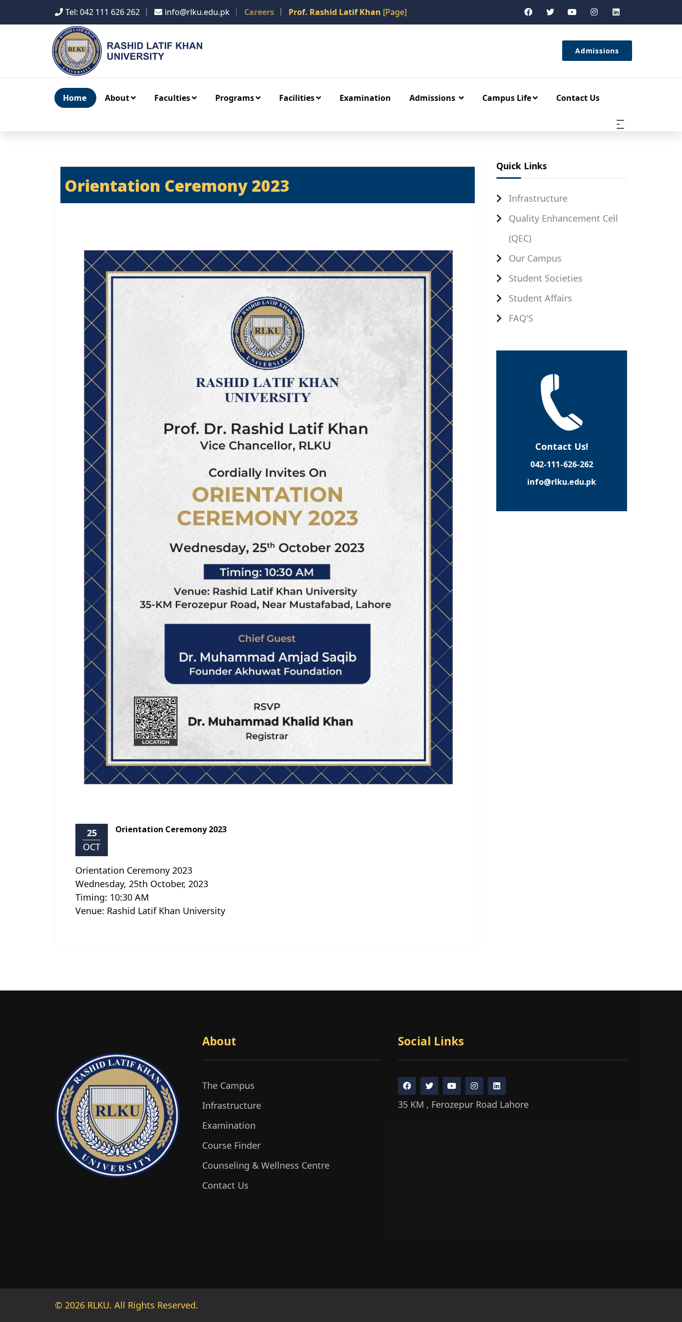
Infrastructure (538, 198)
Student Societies (546, 278)
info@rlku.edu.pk (561, 481)
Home (74, 97)
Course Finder (231, 1145)
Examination (365, 97)
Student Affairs (540, 298)
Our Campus (535, 258)
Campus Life (506, 97)
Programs (234, 97)
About (117, 97)
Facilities (297, 97)
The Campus (228, 1085)
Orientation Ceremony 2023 (171, 829)
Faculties (172, 97)
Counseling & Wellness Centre (266, 1165)
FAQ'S (521, 318)
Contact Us (578, 97)
